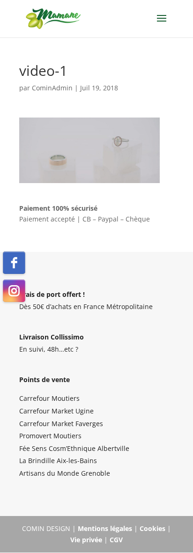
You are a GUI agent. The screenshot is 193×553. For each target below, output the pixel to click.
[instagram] (14, 291)
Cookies (152, 528)
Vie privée (86, 539)
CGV (116, 539)
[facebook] (14, 262)
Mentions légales (105, 528)
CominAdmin (52, 87)
